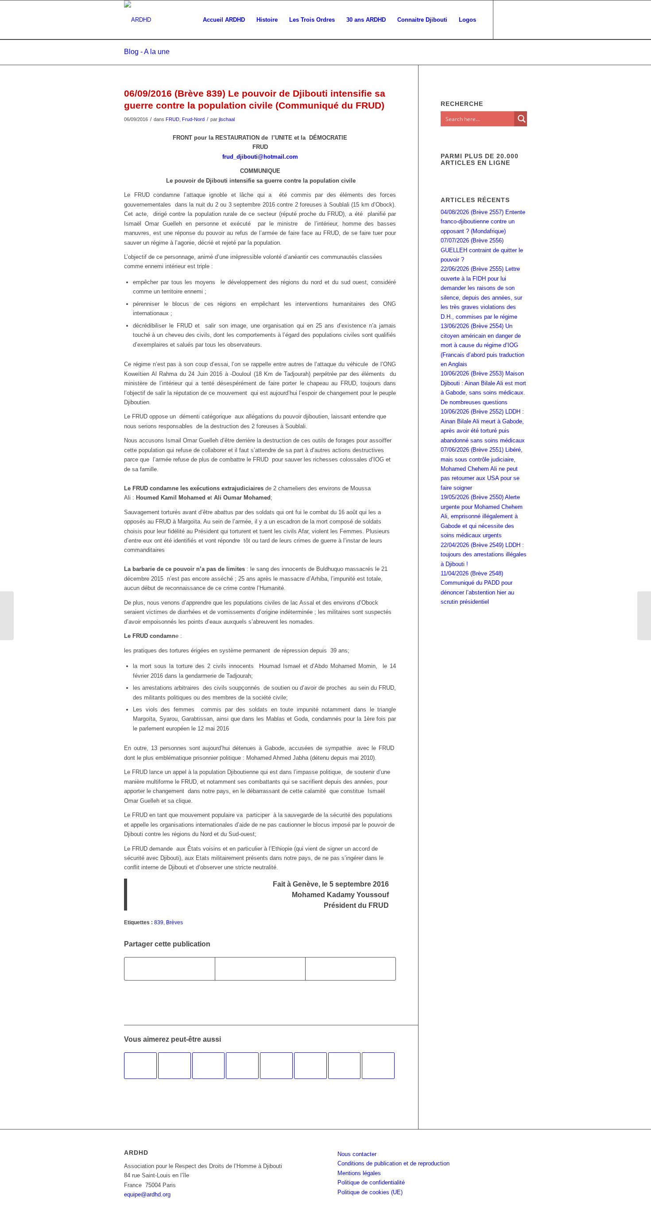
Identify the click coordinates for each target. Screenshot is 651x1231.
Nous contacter (356, 1154)
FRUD (172, 119)
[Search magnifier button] (521, 118)
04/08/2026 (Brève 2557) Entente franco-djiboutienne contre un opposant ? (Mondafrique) (483, 221)
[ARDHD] (137, 19)
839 (158, 922)
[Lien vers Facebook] (507, 19)
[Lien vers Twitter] (520, 19)
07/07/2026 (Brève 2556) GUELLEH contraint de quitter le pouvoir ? (482, 250)
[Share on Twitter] (350, 968)
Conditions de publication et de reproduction (393, 1163)
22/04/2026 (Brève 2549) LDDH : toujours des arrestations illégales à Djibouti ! (484, 554)
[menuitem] (224, 19)
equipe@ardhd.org (147, 1194)
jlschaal (227, 119)
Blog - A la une (147, 51)
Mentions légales (359, 1173)
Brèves (174, 922)
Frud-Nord (193, 119)
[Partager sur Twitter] (260, 968)
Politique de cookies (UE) (370, 1192)
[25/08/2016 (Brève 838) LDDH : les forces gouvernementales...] (7, 615)
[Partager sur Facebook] (169, 968)
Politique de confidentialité (371, 1182)
